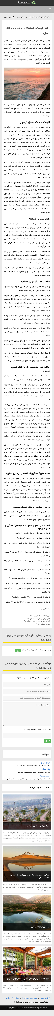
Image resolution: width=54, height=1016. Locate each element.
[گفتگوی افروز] (27, 2)
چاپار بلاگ (46, 769)
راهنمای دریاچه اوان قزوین (39, 926)
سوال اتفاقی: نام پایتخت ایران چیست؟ (37, 729)
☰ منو (48, 9)
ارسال (47, 740)
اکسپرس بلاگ (44, 775)
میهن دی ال (45, 762)
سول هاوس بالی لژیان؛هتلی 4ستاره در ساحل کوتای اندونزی (28, 978)
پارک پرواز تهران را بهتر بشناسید (38, 826)
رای (18, 650)
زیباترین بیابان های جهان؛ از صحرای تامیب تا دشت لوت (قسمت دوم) (29, 876)
